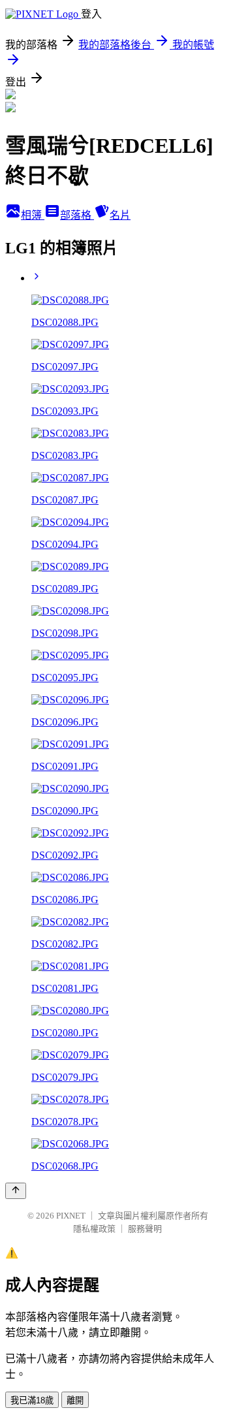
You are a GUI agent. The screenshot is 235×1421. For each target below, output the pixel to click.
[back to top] (15, 1191)
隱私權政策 (94, 1229)
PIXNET (71, 1216)
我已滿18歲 (32, 1400)
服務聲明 (145, 1229)
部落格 (77, 215)
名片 (120, 215)
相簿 (32, 215)
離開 (75, 1400)
